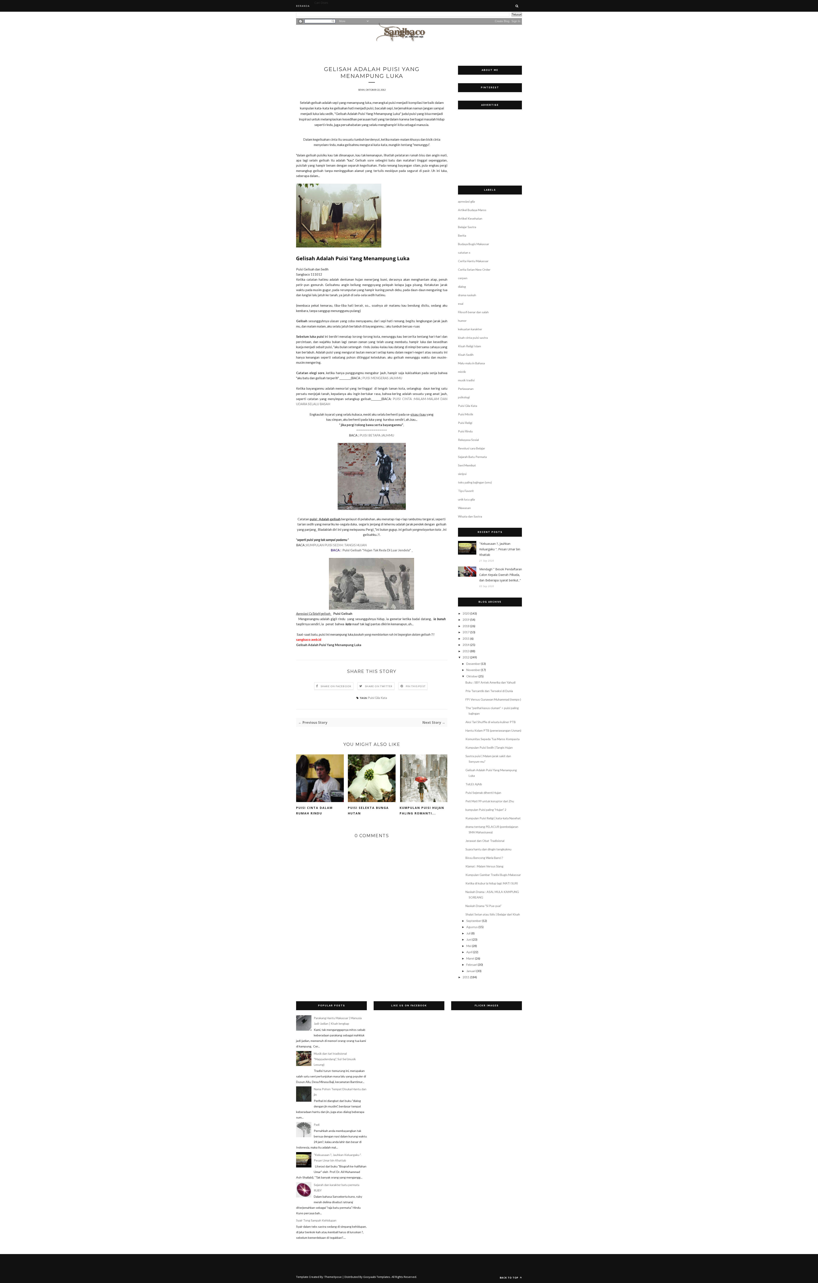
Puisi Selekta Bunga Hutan (368, 810)
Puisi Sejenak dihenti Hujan (483, 792)
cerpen (462, 278)
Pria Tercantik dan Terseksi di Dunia (489, 691)
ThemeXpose (333, 1277)
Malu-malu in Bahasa (471, 363)
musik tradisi (466, 380)
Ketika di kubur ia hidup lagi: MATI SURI (491, 883)
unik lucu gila (466, 499)
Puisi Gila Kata (377, 697)
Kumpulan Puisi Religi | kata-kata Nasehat (493, 818)
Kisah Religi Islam (469, 346)
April (469, 952)
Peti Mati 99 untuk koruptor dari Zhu (489, 801)
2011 (466, 977)
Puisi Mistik (465, 414)
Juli (468, 933)
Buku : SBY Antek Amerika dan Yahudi (490, 682)
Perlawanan (466, 388)
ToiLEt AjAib (473, 784)
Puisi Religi (465, 423)
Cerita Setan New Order (474, 269)
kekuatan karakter (470, 329)
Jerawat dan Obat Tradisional (484, 840)
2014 (466, 645)
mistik (462, 371)
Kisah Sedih (466, 354)
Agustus (472, 927)
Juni (469, 939)
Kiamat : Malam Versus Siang (484, 866)
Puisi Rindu (465, 431)
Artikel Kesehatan (470, 218)
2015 (466, 638)
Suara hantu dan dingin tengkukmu (488, 849)
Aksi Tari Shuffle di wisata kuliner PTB (490, 722)
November (473, 670)
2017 (466, 632)
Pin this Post (416, 686)
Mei (468, 946)
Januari (471, 971)
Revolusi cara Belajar (471, 448)
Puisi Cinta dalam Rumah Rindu (314, 810)
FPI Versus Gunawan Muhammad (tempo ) (493, 699)
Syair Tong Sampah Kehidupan (316, 1220)
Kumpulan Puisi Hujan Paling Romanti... (422, 810)
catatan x (464, 252)
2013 (466, 651)
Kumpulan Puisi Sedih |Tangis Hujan (489, 747)
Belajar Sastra (467, 227)
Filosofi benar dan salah (473, 312)
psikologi (464, 397)
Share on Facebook (336, 686)
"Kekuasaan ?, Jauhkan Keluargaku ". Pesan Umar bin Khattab (499, 549)
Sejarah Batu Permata (472, 457)
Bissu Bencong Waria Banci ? (484, 858)
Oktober (472, 676)
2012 (466, 657)
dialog (462, 286)
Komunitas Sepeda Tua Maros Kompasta (492, 739)
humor (462, 320)
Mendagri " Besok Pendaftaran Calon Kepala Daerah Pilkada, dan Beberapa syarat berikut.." (500, 574)
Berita (462, 235)
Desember (473, 663)
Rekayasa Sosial (468, 440)
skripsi (462, 474)
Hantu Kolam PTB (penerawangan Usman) (493, 730)
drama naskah (467, 295)
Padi (317, 1124)
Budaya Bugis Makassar (473, 244)
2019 (466, 619)
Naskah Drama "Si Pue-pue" (483, 906)
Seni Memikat (467, 465)
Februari (471, 964)
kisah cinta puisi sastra (473, 337)
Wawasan (464, 508)
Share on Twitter (378, 686)
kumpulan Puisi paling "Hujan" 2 (485, 809)
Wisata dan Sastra (470, 516)
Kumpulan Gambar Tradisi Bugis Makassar (493, 875)
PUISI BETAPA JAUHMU (377, 435)
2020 (466, 613)
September (473, 921)
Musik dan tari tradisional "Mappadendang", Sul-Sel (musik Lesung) (335, 1059)
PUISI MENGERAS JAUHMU (382, 378)
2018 (466, 626)
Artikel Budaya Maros (472, 210)
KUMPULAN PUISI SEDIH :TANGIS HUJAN (336, 545)
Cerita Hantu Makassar (473, 261)
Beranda (303, 5)
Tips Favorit (466, 491)
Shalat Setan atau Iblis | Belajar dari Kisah (492, 914)
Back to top (509, 1277)
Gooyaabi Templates (376, 1277)
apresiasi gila (466, 201)
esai (460, 303)
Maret (470, 958)
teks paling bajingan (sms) (475, 482)
